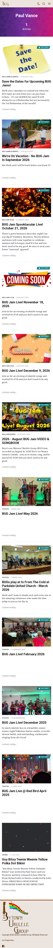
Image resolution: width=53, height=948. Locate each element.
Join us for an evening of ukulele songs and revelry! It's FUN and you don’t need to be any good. (25, 314)
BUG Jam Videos (9, 434)
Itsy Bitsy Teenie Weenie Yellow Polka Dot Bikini (25, 861)
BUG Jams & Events (10, 77)
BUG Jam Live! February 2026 (23, 654)
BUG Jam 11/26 (8, 297)
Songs (5, 855)
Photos (5, 509)
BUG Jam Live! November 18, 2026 (23, 304)
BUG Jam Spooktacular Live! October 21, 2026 (22, 226)
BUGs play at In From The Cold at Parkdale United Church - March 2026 (25, 586)
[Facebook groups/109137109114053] (3, 946)
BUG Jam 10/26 (8, 220)
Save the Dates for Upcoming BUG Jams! (26, 83)
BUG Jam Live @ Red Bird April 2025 (24, 793)
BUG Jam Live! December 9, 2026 (26, 370)
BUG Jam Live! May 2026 (20, 513)
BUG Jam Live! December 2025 (24, 722)
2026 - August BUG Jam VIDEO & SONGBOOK (25, 441)
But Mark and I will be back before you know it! (26, 165)
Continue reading (8, 109)
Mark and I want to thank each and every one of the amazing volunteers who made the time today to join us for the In (26, 598)
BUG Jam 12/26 (8, 366)
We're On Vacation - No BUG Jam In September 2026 (25, 158)
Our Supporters (8, 940)
